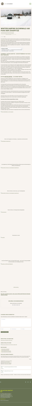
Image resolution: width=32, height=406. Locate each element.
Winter (18, 101)
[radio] (13, 305)
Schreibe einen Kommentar (8, 34)
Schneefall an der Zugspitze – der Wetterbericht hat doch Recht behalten (12, 49)
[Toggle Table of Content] (21, 48)
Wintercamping (8, 76)
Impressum (1, 400)
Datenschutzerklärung (5, 400)
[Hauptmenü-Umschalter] (30, 4)
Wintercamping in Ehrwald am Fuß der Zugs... (7, 340)
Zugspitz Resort (3, 40)
